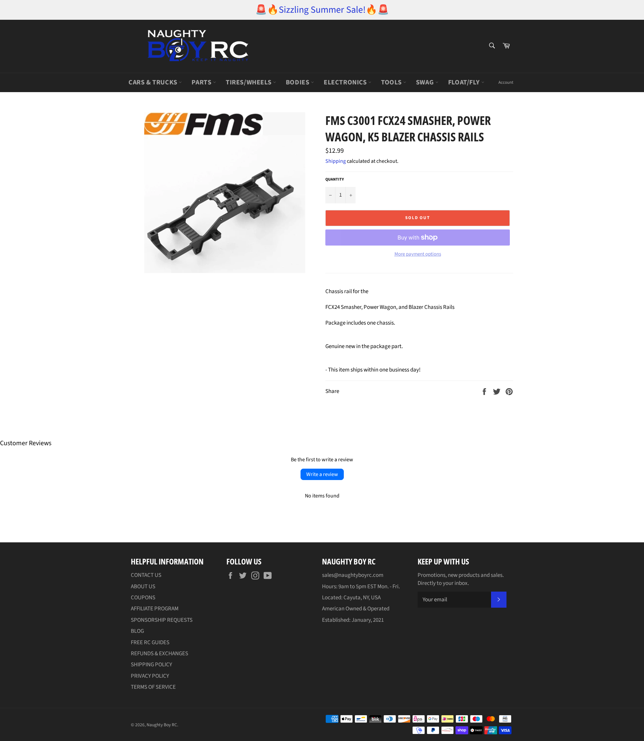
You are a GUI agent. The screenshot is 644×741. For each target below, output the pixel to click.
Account (505, 82)
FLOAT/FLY (464, 82)
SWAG (425, 82)
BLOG (137, 631)
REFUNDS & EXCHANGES (159, 654)
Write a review (322, 474)
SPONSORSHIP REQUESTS (162, 620)
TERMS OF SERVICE (153, 687)
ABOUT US (143, 587)
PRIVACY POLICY (150, 676)
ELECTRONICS (346, 82)
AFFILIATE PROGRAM (154, 609)
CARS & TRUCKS (153, 82)
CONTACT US (146, 575)
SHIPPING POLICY (151, 665)
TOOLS (392, 82)
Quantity (334, 179)
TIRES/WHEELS (249, 82)
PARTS (202, 82)
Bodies (298, 82)
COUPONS (143, 598)
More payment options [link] (417, 254)
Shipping (335, 161)
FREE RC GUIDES (150, 642)
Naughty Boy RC (162, 725)
